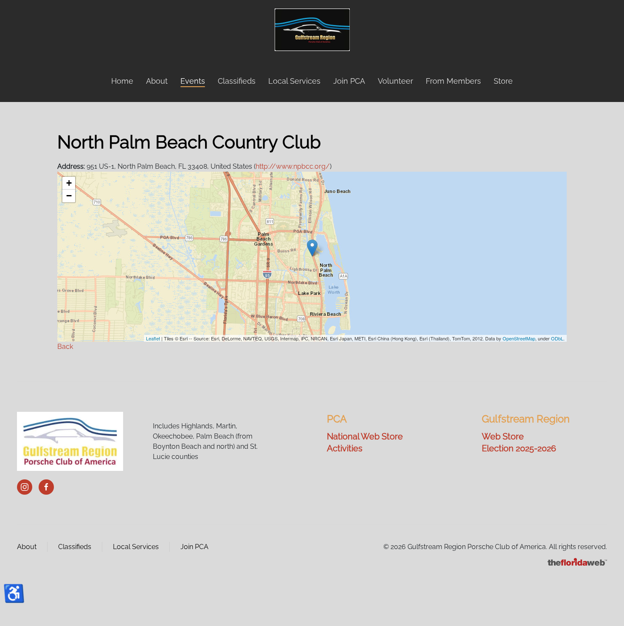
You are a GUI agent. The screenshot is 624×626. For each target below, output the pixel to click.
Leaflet (153, 338)
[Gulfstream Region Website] (70, 441)
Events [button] (192, 80)
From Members (453, 80)
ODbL (557, 338)
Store (503, 80)
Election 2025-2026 (519, 448)
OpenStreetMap (519, 338)
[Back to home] (312, 29)
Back (65, 347)
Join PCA (349, 80)
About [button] (157, 80)
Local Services (294, 80)
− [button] (69, 195)
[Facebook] (46, 487)
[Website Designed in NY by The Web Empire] (577, 561)
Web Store (503, 436)
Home (122, 80)
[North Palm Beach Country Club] (312, 248)
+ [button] (69, 183)
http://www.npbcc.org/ (293, 166)
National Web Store (365, 436)
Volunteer (395, 80)
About (27, 547)
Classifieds (237, 80)
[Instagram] (24, 487)
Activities (345, 448)
